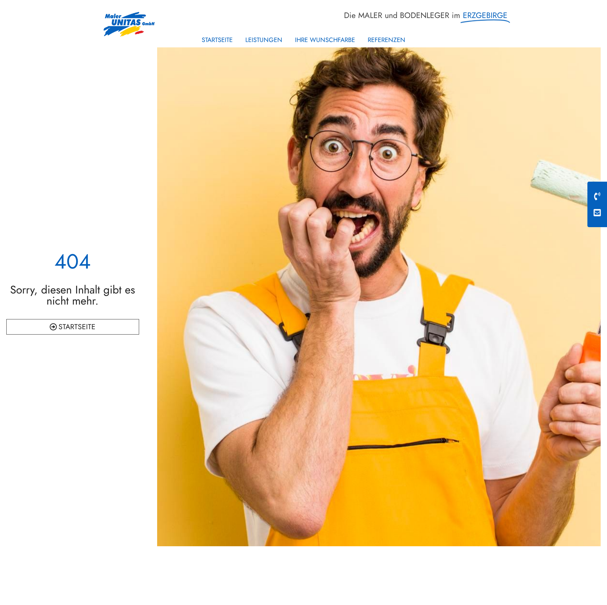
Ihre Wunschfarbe (325, 40)
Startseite (217, 40)
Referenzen (386, 40)
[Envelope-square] (597, 212)
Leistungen (263, 40)
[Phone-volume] (597, 196)
